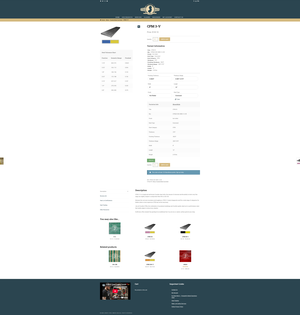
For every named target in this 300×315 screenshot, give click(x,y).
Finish (149, 92)
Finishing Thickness (153, 75)
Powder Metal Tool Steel (116, 20)
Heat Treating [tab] (103, 205)
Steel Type (177, 92)
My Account (175, 293)
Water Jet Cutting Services (179, 303)
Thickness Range (178, 75)
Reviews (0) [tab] (103, 196)
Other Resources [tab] (104, 209)
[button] (139, 26)
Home (103, 20)
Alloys (107, 20)
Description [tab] (103, 191)
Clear (178, 99)
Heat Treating (175, 300)
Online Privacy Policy (177, 306)
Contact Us (175, 290)
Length (176, 84)
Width (149, 84)
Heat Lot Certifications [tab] (106, 200)
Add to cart (164, 39)
